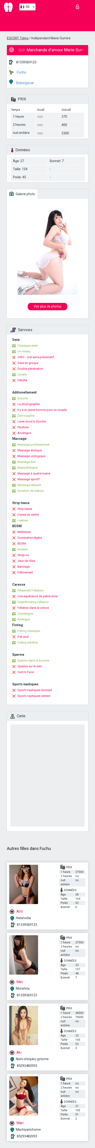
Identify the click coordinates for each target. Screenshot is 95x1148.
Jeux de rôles (26, 561)
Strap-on (23, 555)
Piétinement (25, 572)
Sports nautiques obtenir (34, 696)
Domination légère (30, 537)
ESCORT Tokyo (18, 38)
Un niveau (24, 351)
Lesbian (23, 520)
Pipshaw (23, 427)
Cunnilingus (25, 613)
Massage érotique (30, 450)
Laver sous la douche (32, 421)
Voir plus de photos (47, 306)
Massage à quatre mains (34, 473)
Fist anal (23, 636)
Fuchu (21, 72)
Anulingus (24, 433)
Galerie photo (25, 194)
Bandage (24, 566)
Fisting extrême (28, 642)
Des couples (26, 415)
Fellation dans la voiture (33, 607)
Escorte (23, 398)
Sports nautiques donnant (35, 690)
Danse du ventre (28, 514)
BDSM (22, 543)
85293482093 (27, 1066)
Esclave (23, 549)
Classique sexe (28, 345)
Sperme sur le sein (30, 666)
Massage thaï (27, 462)
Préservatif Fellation (31, 590)
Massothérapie (28, 467)
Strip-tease (25, 509)
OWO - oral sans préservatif (36, 357)
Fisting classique (29, 631)
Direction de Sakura (31, 490)
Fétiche (22, 380)
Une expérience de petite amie (38, 596)
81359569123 (26, 62)
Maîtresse (24, 532)
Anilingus (24, 619)
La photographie (29, 404)
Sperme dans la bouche (33, 660)
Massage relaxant (29, 485)
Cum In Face (26, 672)
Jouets (22, 374)
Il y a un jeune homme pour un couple (42, 410)
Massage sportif (29, 479)
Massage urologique (31, 456)
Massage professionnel (33, 444)
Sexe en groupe (28, 363)
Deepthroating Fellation (33, 602)
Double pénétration (30, 368)
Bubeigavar (24, 83)
